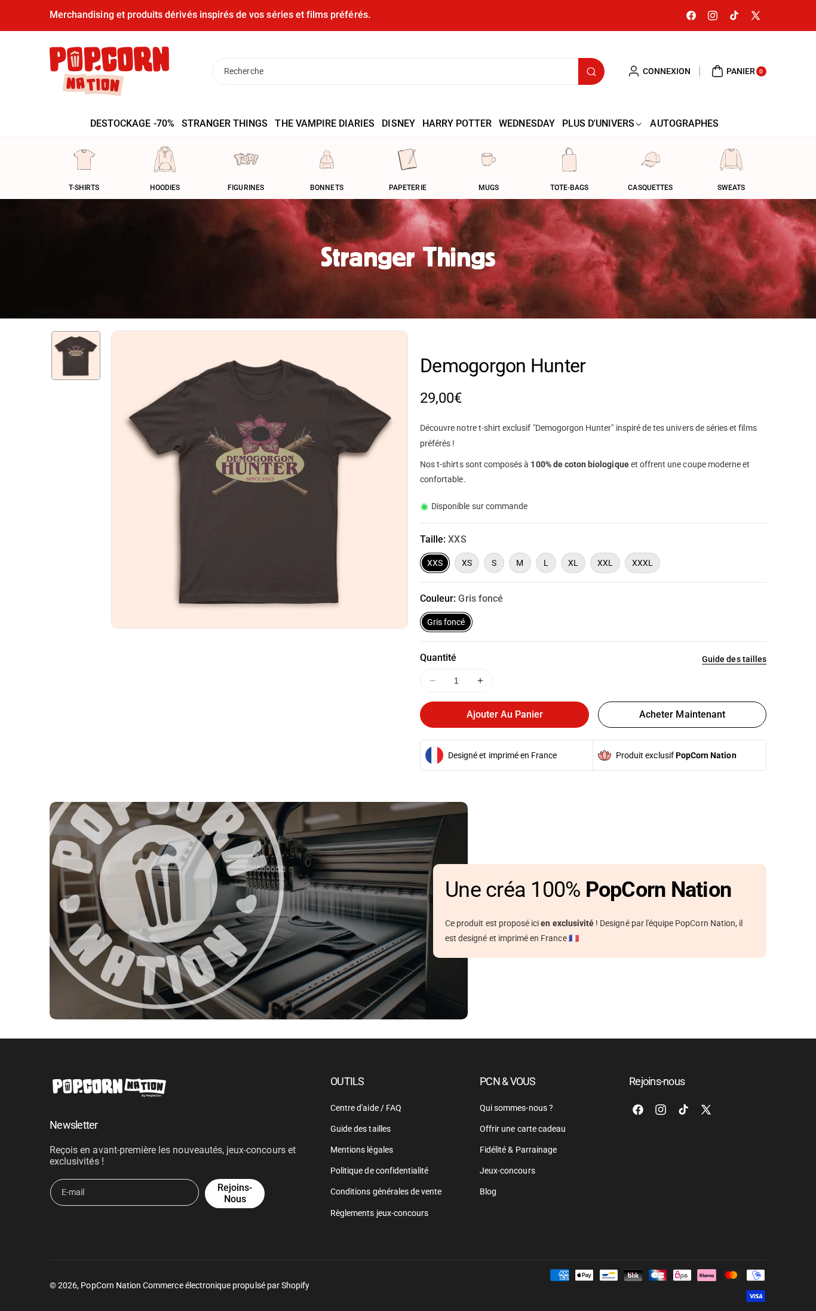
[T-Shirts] (84, 159)
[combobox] (408, 71)
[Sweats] (731, 159)
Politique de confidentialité (379, 1170)
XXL (605, 563)
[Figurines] (246, 159)
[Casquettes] (650, 159)
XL (573, 563)
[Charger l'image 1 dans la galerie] (75, 355)
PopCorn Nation (111, 1285)
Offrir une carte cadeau (523, 1129)
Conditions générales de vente (385, 1191)
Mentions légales (361, 1149)
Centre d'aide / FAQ (365, 1108)
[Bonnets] (327, 159)
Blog (488, 1191)
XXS (435, 563)
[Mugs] (489, 159)
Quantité (438, 657)
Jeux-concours (507, 1170)
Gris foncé (446, 622)
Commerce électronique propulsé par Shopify (226, 1285)
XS (467, 563)
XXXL (642, 563)
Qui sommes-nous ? (516, 1108)
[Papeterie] (407, 159)
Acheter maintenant (682, 714)
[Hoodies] (165, 159)
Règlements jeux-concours (379, 1213)
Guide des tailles (734, 659)
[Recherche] (591, 71)
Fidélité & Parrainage (518, 1149)
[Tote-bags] (569, 159)
